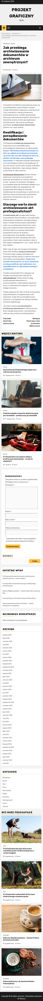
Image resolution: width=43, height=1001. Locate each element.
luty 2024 (6, 721)
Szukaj (8, 555)
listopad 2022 (7, 744)
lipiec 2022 (6, 757)
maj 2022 (6, 763)
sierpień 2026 (7, 635)
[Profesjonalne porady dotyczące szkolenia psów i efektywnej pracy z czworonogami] (21, 829)
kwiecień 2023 (7, 737)
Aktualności (6, 43)
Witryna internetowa (12, 528)
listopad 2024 (7, 699)
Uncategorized (7, 800)
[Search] (40, 28)
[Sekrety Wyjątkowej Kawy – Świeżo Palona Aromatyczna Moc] (21, 918)
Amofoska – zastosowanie (8, 321)
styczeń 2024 (7, 725)
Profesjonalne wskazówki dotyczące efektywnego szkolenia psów (19, 895)
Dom (4, 784)
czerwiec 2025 (7, 680)
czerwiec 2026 (7, 641)
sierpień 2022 (7, 754)
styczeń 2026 (7, 657)
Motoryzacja (7, 790)
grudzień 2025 (7, 660)
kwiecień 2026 (7, 648)
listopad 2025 (7, 664)
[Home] (4, 28)
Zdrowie (5, 806)
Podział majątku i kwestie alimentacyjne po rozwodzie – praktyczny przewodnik (20, 414)
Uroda (5, 803)
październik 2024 (8, 702)
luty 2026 (6, 654)
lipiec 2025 (6, 676)
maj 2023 (6, 734)
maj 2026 (6, 644)
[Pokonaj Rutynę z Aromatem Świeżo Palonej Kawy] (21, 962)
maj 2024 (6, 718)
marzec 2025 (7, 689)
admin (16, 70)
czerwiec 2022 (7, 760)
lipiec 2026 (6, 638)
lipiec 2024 (6, 712)
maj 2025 (6, 683)
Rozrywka (6, 797)
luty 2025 (6, 693)
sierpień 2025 (7, 673)
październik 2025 (8, 667)
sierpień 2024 (7, 709)
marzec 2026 (7, 651)
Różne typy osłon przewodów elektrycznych (33, 322)
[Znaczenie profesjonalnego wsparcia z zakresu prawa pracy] (21, 350)
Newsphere (30, 996)
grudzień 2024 (7, 696)
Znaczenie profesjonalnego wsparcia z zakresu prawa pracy (20, 371)
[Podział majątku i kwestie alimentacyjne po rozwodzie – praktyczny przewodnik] (21, 394)
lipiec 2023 (6, 731)
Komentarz (9, 485)
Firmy (4, 787)
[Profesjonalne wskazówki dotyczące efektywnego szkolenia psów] (21, 875)
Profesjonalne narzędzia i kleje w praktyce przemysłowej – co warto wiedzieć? (18, 459)
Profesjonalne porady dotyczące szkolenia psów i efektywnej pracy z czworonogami (18, 851)
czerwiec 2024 (7, 715)
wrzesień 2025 (7, 670)
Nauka (5, 793)
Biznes (13, 43)
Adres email (10, 520)
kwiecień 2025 (7, 686)
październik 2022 (8, 747)
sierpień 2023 (7, 728)
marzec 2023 (7, 741)
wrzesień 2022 (7, 750)
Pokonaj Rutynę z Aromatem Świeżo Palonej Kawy (19, 598)
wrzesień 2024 (7, 705)
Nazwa (8, 511)
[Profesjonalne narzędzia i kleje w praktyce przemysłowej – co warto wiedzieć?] (21, 437)
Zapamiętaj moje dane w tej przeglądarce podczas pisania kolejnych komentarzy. (21, 540)
